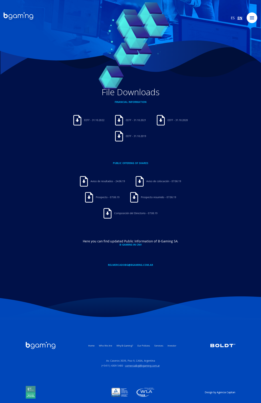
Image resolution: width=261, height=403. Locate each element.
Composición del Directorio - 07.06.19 (135, 213)
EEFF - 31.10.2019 (136, 136)
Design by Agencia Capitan (220, 392)
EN (239, 17)
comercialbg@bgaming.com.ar (142, 365)
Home (91, 345)
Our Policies (143, 345)
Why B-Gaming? (124, 345)
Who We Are (105, 345)
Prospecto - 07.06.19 (107, 197)
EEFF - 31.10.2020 (177, 120)
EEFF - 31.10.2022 (94, 120)
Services (158, 345)
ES (233, 17)
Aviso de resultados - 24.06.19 (108, 181)
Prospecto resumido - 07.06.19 (158, 197)
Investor (172, 345)
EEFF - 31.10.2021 (136, 120)
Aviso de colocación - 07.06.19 (163, 181)
